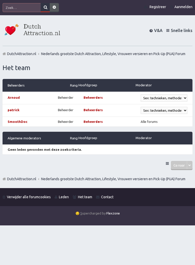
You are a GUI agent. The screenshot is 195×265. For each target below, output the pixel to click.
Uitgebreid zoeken (54, 7)
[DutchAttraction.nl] (32, 30)
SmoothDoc (17, 121)
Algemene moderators (24, 138)
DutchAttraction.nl (21, 179)
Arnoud (14, 97)
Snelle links (181, 30)
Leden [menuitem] (64, 197)
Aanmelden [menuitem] (183, 7)
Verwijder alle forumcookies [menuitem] (29, 197)
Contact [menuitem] (107, 197)
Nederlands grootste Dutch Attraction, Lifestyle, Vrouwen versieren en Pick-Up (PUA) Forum (113, 179)
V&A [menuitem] (158, 30)
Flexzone (113, 213)
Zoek (45, 7)
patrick (14, 110)
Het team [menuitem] (85, 197)
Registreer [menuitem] (158, 7)
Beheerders (16, 85)
